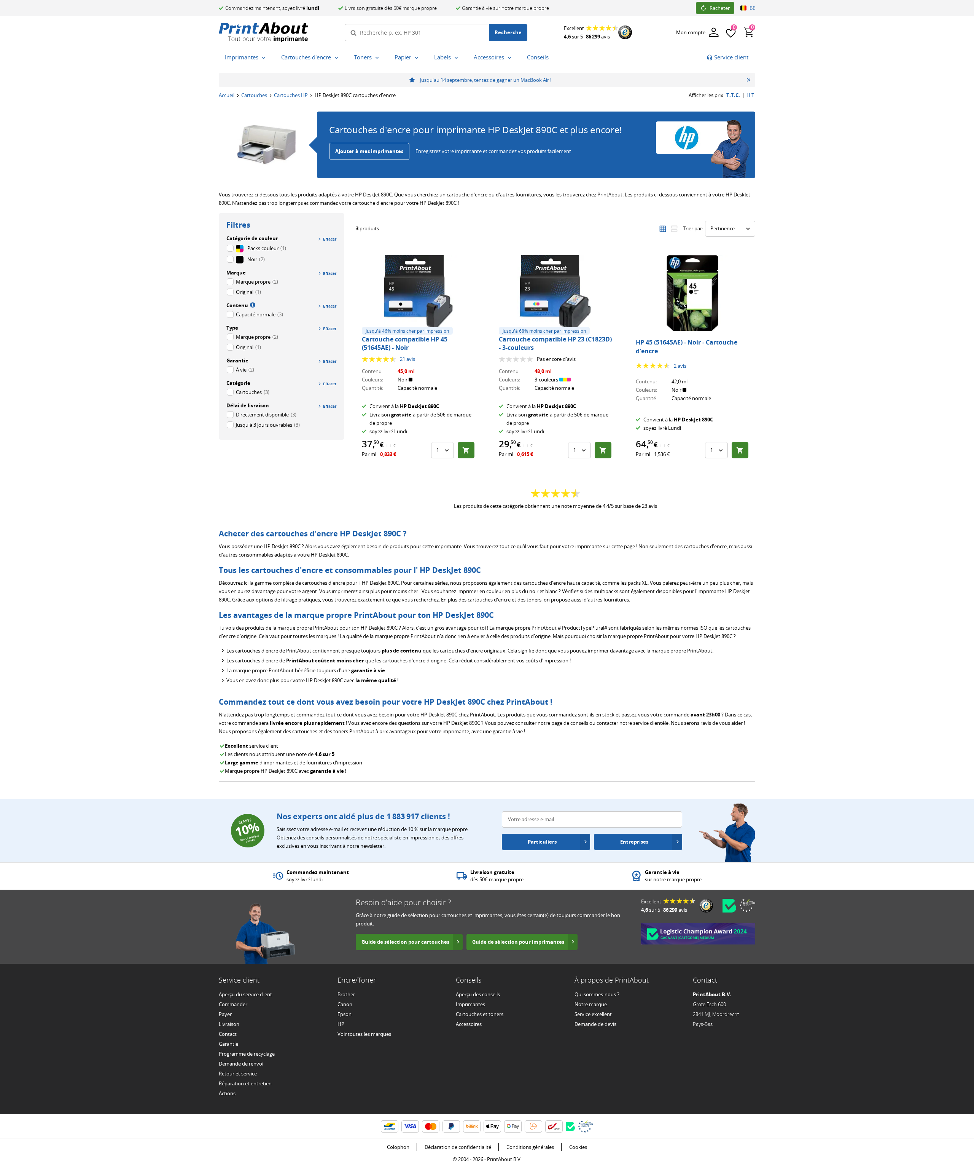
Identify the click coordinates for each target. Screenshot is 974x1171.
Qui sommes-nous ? (597, 994)
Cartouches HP (291, 95)
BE (752, 8)
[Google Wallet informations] (513, 1126)
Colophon (398, 1147)
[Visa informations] (410, 1126)
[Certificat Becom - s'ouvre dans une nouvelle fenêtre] (729, 906)
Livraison (229, 1024)
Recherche (508, 32)
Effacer (330, 239)
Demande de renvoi (241, 1063)
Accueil (226, 95)
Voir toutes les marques (364, 1034)
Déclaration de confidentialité (458, 1147)
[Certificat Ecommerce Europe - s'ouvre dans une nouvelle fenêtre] (747, 905)
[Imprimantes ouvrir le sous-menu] (265, 57)
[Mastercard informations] (430, 1126)
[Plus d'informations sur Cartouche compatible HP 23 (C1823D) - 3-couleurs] (555, 293)
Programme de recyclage (247, 1053)
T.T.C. (733, 95)
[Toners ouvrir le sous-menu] (378, 57)
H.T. (750, 95)
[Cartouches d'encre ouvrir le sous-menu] (337, 57)
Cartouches (254, 95)
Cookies (578, 1147)
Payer (225, 1014)
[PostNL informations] (533, 1126)
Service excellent (593, 1014)
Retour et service (238, 1073)
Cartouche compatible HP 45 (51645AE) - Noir (404, 343)
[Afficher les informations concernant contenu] (252, 304)
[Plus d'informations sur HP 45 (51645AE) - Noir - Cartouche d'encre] (692, 293)
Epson (344, 1014)
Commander (233, 1004)
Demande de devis (595, 1024)
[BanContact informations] (389, 1126)
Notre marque (591, 1004)
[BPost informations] (554, 1126)
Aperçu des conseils (478, 994)
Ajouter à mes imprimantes (369, 151)
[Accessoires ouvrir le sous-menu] (511, 57)
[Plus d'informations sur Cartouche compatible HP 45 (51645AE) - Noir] (418, 293)
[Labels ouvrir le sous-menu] (457, 57)
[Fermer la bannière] (748, 80)
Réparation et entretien (245, 1083)
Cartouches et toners (479, 1014)
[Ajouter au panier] (466, 450)
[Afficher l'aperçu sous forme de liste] (674, 229)
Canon (344, 1004)
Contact (228, 1034)
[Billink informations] (472, 1126)
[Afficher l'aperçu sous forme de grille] (662, 229)
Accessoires (469, 1024)
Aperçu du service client (245, 994)
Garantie (228, 1043)
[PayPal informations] (451, 1126)
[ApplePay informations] (492, 1126)
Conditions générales (530, 1147)
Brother (346, 994)
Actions (227, 1093)
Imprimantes (470, 1004)
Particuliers (542, 841)
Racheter (720, 8)
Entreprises (634, 841)
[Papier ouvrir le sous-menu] (418, 57)
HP (340, 1024)
